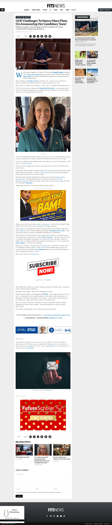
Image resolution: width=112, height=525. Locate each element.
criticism (47, 224)
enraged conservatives (46, 172)
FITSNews (19, 31)
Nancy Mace (27, 76)
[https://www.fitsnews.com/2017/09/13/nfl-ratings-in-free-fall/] (24, 450)
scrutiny (38, 224)
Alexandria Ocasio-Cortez (57, 231)
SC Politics (19, 17)
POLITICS (45, 10)
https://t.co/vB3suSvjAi (61, 315)
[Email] (61, 516)
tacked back (23, 181)
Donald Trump (58, 72)
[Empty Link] (96, 17)
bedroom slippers (27, 163)
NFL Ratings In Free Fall (22, 457)
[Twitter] (51, 516)
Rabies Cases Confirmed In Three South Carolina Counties (80, 62)
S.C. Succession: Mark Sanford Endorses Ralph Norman (91, 62)
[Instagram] (55, 516)
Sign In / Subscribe (105, 9)
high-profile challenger (35, 74)
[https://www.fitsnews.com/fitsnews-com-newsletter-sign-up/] (43, 370)
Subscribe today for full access (12, 518)
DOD (33, 247)
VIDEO (61, 10)
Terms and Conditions (97, 523)
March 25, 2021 (55, 318)
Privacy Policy (107, 523)
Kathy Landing (20, 243)
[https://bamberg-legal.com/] (43, 220)
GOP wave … (36, 254)
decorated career (45, 245)
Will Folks (45, 294)
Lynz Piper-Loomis (32, 81)
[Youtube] (58, 516)
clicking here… (49, 390)
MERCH (67, 10)
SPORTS (55, 10)
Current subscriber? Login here (12, 520)
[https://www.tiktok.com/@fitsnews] (64, 516)
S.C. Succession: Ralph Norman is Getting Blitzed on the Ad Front (92, 80)
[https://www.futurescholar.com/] (43, 430)
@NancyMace (48, 315)
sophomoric (23, 230)
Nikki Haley (29, 183)
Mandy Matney (39, 464)
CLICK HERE (50, 346)
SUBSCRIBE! (48, 280)
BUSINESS (26, 10)
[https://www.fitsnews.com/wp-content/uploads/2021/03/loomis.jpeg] (43, 124)
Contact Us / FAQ (88, 523)
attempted (61, 181)
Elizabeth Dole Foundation (47, 88)
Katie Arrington (47, 237)
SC (50, 10)
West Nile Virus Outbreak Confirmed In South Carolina (79, 80)
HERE (31, 346)
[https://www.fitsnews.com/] (56, 5)
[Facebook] (48, 516)
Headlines (27, 17)
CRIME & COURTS (36, 10)
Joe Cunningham (40, 249)
